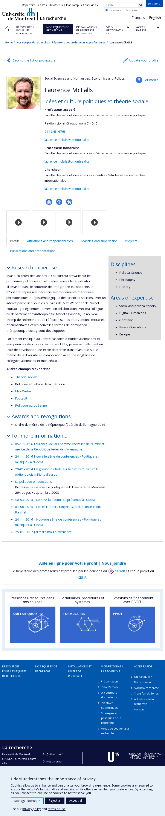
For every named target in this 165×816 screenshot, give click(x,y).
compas (139, 709)
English (155, 17)
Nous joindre (113, 563)
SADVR (119, 571)
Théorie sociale (26, 377)
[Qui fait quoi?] (32, 625)
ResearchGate (49, 201)
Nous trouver (142, 682)
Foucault (21, 398)
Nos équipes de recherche (32, 42)
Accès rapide (143, 666)
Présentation (109, 681)
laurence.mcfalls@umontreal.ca (67, 139)
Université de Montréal (18, 14)
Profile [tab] (15, 241)
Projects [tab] (131, 241)
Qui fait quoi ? (143, 677)
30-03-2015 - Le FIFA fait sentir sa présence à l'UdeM (55, 499)
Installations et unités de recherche (80, 671)
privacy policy (31, 809)
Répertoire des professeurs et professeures (79, 42)
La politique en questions (33, 481)
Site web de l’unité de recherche (69, 201)
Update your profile (143, 60)
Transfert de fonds (146, 693)
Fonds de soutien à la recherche (115, 731)
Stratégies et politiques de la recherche (111, 718)
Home (9, 42)
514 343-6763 (55, 131)
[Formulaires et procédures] (82, 625)
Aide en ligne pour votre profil (68, 563)
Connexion (89, 5)
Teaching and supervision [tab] (99, 241)
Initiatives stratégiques (109, 705)
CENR (82, 577)
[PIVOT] (132, 625)
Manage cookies (27, 801)
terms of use (57, 809)
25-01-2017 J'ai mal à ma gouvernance (43, 532)
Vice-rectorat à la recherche (112, 668)
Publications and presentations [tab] (32, 251)
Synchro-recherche (146, 688)
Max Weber (23, 391)
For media (151, 80)
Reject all (55, 800)
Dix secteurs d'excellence (109, 695)
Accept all (75, 800)
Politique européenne (31, 405)
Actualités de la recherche (144, 701)
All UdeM (132, 10)
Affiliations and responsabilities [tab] (50, 241)
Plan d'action (109, 687)
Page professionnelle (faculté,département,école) (59, 201)
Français (138, 17)
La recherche (53, 18)
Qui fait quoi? (54, 754)
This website (114, 10)
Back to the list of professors (34, 60)
